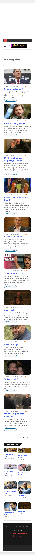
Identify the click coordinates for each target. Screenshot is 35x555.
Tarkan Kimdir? (11, 379)
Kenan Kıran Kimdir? (13, 237)
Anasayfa (8, 54)
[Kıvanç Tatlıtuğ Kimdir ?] (17, 111)
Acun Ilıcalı (9, 310)
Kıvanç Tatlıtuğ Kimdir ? (15, 123)
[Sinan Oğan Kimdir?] (17, 76)
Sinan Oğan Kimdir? (13, 89)
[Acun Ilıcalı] (17, 297)
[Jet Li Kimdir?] (24, 487)
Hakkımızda (12, 533)
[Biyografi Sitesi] (19, 46)
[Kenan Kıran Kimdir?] (17, 224)
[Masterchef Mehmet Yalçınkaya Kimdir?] (17, 146)
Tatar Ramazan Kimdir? (15, 273)
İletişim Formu (17, 536)
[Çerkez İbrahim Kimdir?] (10, 466)
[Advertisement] (17, 21)
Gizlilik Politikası (22, 533)
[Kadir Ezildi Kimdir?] (24, 467)
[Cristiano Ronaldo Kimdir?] (10, 485)
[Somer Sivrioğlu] (17, 332)
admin (7, 86)
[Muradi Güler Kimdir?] (10, 450)
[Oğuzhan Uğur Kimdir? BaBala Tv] (17, 401)
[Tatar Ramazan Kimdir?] (17, 261)
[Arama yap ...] (30, 46)
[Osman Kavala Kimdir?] (10, 506)
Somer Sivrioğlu (11, 344)
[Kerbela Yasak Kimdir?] (24, 450)
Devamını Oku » (10, 100)
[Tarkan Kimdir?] (17, 367)
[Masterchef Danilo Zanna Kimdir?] (17, 185)
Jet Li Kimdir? (22, 495)
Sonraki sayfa (24, 437)
